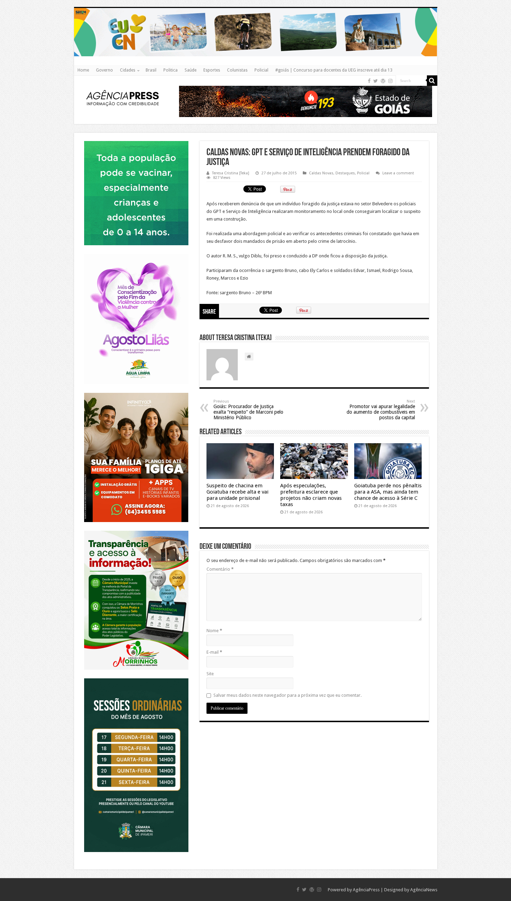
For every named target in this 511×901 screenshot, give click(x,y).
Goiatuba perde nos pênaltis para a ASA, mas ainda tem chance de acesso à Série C (388, 491)
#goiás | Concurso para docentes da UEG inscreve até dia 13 (333, 70)
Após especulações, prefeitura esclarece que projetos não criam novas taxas (311, 494)
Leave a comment (398, 173)
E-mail (214, 652)
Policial (261, 70)
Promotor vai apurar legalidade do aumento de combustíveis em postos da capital (381, 409)
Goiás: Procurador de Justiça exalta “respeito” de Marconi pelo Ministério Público (248, 409)
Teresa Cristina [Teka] (230, 173)
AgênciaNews (423, 889)
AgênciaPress (366, 889)
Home (83, 70)
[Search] (432, 80)
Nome (214, 630)
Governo (104, 70)
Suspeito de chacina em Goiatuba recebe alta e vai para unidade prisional (237, 491)
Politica (170, 70)
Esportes (211, 70)
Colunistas (237, 70)
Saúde (190, 70)
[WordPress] (383, 81)
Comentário (220, 569)
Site (210, 673)
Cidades (127, 70)
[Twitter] (376, 81)
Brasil (151, 70)
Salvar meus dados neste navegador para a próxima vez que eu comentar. (287, 695)
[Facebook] (369, 81)
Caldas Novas (321, 173)
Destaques (345, 173)
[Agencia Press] (122, 97)
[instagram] (390, 81)
